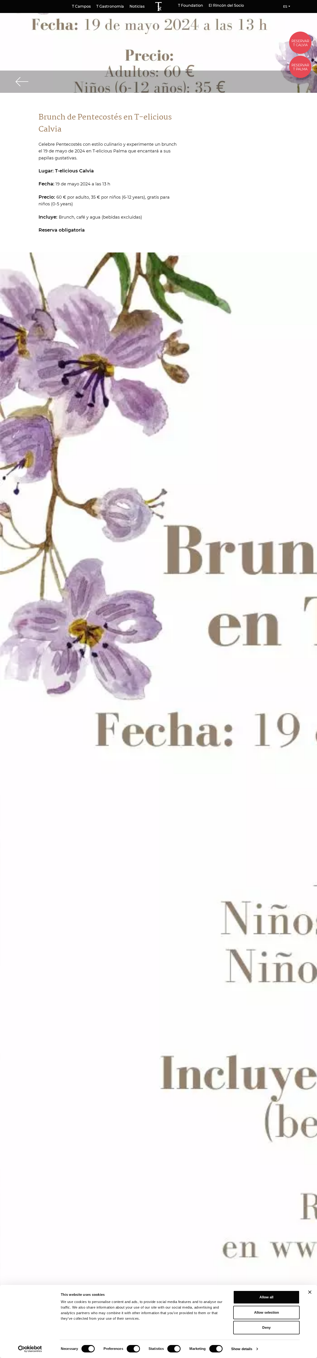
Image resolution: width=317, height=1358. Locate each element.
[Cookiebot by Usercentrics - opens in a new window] (30, 1348)
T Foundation (190, 5)
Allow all (266, 1297)
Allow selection (266, 1312)
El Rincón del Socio (226, 5)
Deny (266, 1327)
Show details (241, 1349)
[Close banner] (309, 1292)
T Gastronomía (110, 6)
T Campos (81, 6)
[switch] (133, 1348)
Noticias (137, 6)
